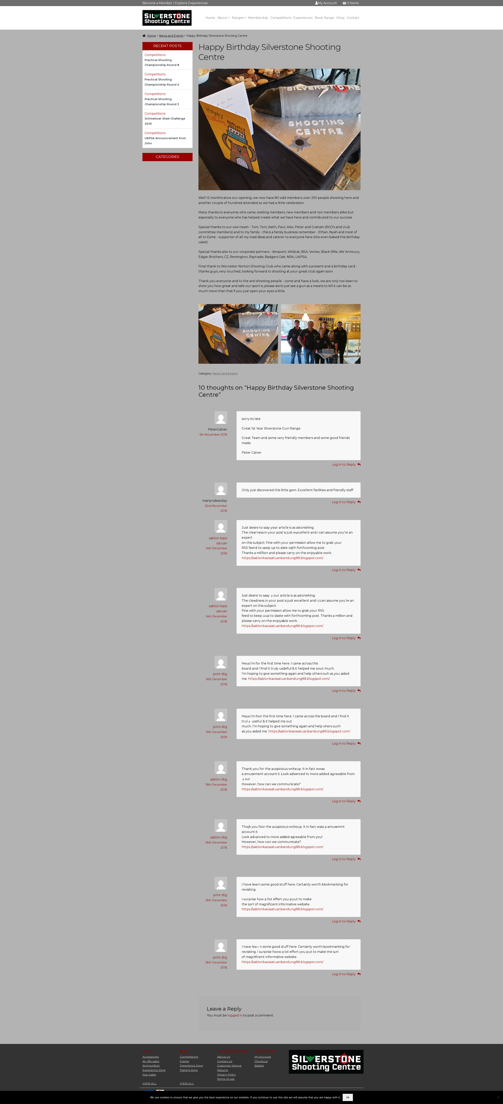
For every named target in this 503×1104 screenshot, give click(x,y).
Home (210, 18)
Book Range (324, 18)
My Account (327, 3)
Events (184, 1061)
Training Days (189, 1070)
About (222, 18)
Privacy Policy (226, 1074)
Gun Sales (149, 1074)
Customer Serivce (229, 1065)
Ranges (238, 18)
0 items (353, 3)
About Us (223, 1056)
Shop (340, 18)
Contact (353, 18)
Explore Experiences (191, 3)
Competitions (280, 18)
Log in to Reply (344, 464)
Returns (222, 1070)
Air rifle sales (150, 1061)
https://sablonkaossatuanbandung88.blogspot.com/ (282, 558)
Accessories (150, 1056)
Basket (259, 1065)
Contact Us (224, 1061)
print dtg (220, 674)
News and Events (171, 35)
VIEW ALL (149, 1083)
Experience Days (153, 1070)
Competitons (189, 1056)
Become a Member (157, 3)
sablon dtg (218, 779)
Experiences (303, 18)
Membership (258, 18)
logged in (235, 1015)
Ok (347, 1097)
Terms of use (226, 1079)
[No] (498, 1097)
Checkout (261, 1061)
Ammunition (151, 1065)
